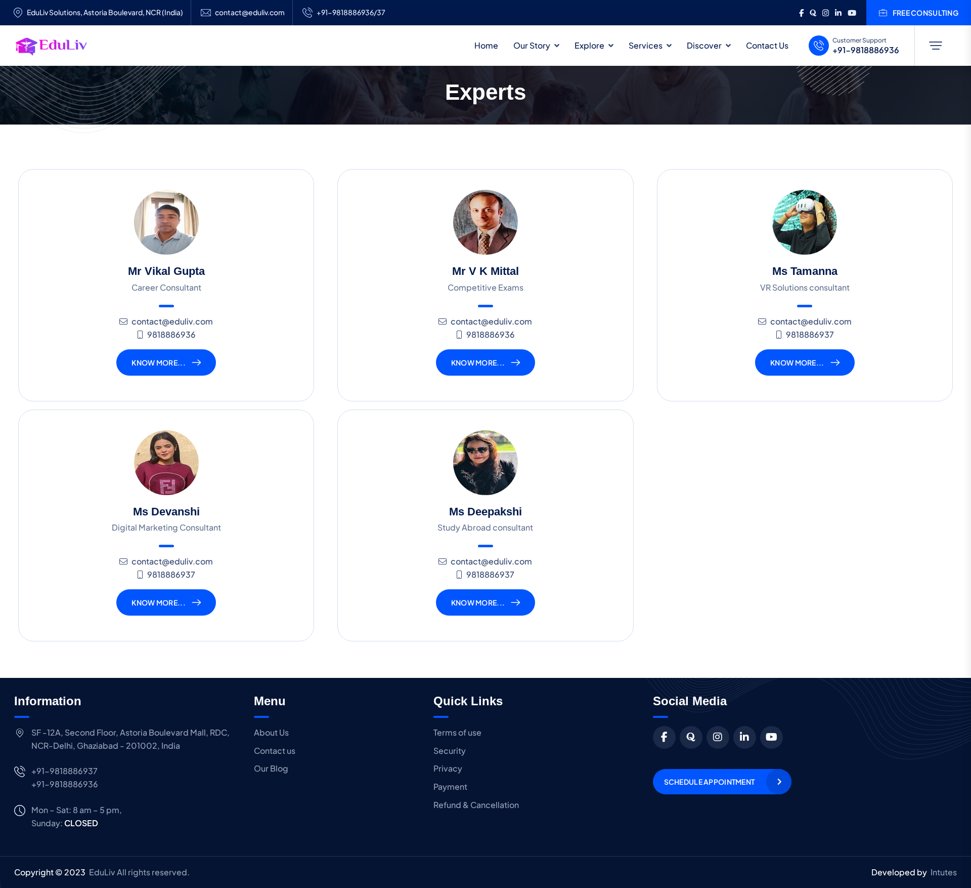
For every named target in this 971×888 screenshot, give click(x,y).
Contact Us (767, 45)
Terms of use (457, 732)
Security (449, 750)
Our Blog (271, 768)
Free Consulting (925, 12)
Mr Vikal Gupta (166, 271)
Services (646, 45)
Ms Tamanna (804, 271)
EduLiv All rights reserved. (139, 872)
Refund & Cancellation (476, 804)
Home (486, 45)
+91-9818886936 (865, 50)
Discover (704, 45)
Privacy (447, 768)
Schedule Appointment (709, 781)
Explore (589, 45)
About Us (271, 732)
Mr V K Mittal (485, 271)
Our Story (531, 45)
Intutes (944, 872)
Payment (450, 786)
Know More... (158, 362)
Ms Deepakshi (485, 511)
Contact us (274, 750)
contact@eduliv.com (250, 12)
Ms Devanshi (166, 511)
